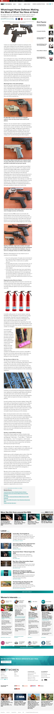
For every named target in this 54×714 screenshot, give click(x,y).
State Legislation (18, 616)
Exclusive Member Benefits (45, 674)
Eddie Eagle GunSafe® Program (21, 601)
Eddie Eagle (23, 616)
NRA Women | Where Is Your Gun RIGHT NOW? (46, 522)
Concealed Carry (23, 588)
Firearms (12, 19)
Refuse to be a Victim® (31, 677)
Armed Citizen (27, 4)
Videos (19, 4)
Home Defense (10, 488)
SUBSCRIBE (6, 661)
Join (11, 0)
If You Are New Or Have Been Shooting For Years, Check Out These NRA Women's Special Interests (47, 704)
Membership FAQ (44, 675)
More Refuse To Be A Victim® (5, 637)
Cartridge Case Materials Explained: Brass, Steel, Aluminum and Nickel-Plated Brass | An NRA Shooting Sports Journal (47, 624)
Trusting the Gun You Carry (10, 503)
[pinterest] (21, 18)
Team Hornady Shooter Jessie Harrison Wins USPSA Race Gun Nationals (24, 544)
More (8, 531)
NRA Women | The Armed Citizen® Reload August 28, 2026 (19, 523)
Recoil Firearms (44, 619)
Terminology (17, 540)
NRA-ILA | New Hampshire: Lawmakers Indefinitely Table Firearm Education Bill (19, 613)
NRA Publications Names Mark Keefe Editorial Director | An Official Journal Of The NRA (34, 632)
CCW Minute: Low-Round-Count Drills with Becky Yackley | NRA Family (46, 629)
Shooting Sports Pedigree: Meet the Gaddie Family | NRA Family (34, 622)
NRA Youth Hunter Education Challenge (48, 643)
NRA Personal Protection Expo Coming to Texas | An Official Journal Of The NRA (7, 633)
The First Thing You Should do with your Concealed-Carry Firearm (23, 582)
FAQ (23, 712)
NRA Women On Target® (9, 643)
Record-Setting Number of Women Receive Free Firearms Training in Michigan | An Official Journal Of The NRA (47, 615)
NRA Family (35, 601)
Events (16, 549)
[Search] (52, 4)
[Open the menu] (50, 4)
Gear (19, 568)
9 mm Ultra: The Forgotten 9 (21, 534)
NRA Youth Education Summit (35, 642)
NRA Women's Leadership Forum (33, 675)
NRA (33, 618)
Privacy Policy (3, 712)
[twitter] (19, 18)
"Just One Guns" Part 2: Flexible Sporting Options (15, 492)
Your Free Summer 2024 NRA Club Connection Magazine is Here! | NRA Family (20, 620)
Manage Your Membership (45, 677)
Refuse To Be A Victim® (9, 602)
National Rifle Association (32, 618)
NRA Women (48, 601)
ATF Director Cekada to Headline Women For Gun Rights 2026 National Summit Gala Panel (24, 572)
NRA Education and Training (20, 617)
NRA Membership (31, 674)
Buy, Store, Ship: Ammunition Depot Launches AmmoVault (23, 562)
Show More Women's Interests (32, 647)
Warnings (19, 712)
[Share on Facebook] (16, 18)
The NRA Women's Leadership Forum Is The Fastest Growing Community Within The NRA (7, 704)
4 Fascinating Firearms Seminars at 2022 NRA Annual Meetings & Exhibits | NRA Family (6, 622)
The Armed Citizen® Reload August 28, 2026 (24, 552)
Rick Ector (47, 620)
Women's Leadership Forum (39, 4)
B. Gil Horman (19, 488)
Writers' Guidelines (4, 675)
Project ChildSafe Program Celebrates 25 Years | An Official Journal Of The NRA (20, 625)
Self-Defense (15, 488)
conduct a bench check (26, 259)
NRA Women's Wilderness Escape (22, 642)
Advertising (2, 674)
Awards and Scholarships (32, 673)
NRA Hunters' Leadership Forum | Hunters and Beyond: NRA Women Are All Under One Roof (7, 615)
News (14, 4)
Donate (17, 0)
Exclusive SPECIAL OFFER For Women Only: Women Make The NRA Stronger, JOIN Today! (20, 703)
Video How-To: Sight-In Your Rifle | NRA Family (47, 634)
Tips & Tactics (8, 19)
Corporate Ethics (13, 712)
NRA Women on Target (31, 678)
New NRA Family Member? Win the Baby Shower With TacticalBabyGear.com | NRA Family (33, 627)
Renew (14, 0)
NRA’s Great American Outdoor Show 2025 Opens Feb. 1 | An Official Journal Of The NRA (33, 615)
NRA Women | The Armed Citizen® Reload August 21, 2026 (33, 523)
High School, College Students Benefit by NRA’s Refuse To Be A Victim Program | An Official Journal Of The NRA (7, 628)
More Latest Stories (31, 591)
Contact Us (2, 673)
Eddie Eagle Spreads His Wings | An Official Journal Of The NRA (20, 629)
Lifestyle (4, 19)
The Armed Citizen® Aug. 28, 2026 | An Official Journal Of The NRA (6, 523)
